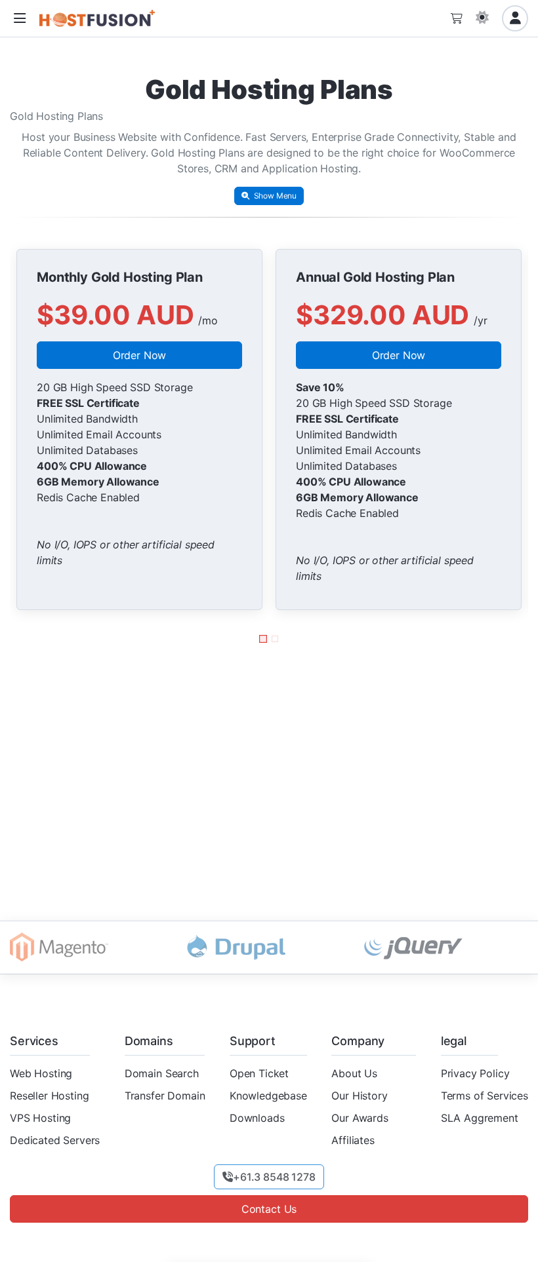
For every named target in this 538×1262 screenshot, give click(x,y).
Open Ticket (259, 1073)
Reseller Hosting (49, 1095)
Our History (359, 1095)
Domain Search (162, 1073)
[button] (20, 19)
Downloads (257, 1117)
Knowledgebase (268, 1095)
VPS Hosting (40, 1117)
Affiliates (352, 1140)
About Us (354, 1073)
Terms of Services (484, 1095)
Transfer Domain (165, 1095)
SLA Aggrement (479, 1117)
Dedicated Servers (55, 1140)
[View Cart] (457, 18)
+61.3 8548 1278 (274, 1176)
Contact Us (269, 1208)
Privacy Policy (475, 1073)
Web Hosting (41, 1073)
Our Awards (359, 1117)
